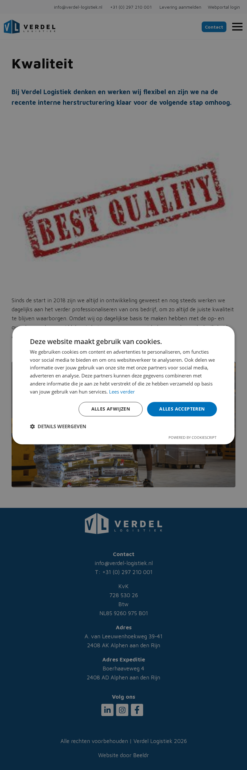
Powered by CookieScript (192, 437)
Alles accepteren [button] (182, 409)
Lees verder (122, 391)
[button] (58, 426)
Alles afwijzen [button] (110, 409)
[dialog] (123, 385)
